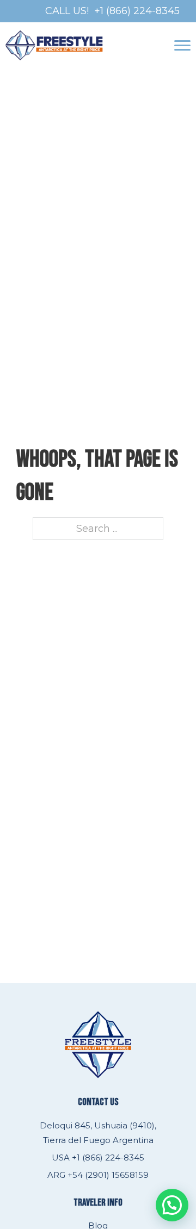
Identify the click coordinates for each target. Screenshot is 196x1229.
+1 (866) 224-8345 (137, 11)
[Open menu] (182, 45)
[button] (172, 1205)
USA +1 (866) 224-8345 (98, 1157)
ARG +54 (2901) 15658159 (98, 1175)
